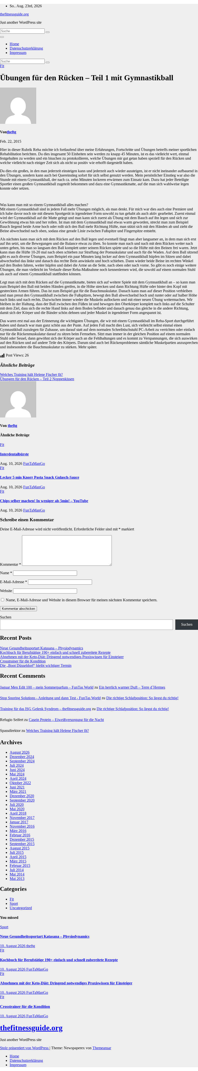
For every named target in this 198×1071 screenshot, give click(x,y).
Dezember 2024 (22, 757)
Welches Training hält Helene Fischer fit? (31, 374)
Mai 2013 (17, 879)
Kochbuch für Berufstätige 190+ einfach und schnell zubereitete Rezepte (55, 652)
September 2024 (22, 761)
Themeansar (101, 1048)
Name (6, 573)
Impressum (18, 53)
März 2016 (18, 831)
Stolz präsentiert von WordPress (25, 1048)
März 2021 (18, 791)
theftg (11, 132)
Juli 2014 (17, 870)
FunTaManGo (34, 463)
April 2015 (18, 857)
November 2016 (22, 826)
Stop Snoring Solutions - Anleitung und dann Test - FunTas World (50, 698)
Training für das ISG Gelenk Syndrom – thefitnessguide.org (45, 709)
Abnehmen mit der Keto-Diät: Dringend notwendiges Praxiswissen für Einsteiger (62, 657)
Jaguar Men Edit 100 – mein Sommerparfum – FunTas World (46, 687)
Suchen (5, 617)
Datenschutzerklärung (26, 48)
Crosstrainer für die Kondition (23, 661)
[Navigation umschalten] (2, 37)
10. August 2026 (13, 946)
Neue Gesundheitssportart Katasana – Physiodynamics (41, 648)
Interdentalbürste (14, 454)
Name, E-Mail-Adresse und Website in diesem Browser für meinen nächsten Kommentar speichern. (81, 600)
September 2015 (22, 844)
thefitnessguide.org (14, 14)
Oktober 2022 (20, 783)
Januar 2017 (19, 822)
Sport (14, 903)
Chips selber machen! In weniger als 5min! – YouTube (44, 501)
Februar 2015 (20, 865)
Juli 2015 (17, 852)
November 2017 (22, 818)
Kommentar (10, 564)
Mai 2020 (17, 809)
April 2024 (18, 778)
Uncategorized (21, 908)
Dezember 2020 (22, 796)
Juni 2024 (17, 770)
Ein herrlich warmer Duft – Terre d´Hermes (132, 687)
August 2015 (19, 848)
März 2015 (18, 861)
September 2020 (22, 800)
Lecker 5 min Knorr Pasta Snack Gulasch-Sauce (39, 477)
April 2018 (18, 813)
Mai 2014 (17, 874)
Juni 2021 (17, 787)
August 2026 (19, 752)
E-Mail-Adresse (13, 582)
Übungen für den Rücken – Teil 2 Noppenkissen (37, 379)
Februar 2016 (20, 835)
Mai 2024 (17, 774)
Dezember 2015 (22, 839)
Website (6, 591)
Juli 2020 (17, 805)
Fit (2, 66)
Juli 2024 (17, 765)
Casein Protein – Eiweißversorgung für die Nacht (66, 720)
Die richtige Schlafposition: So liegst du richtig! (142, 698)
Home (14, 44)
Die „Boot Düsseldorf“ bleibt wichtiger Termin (35, 665)
